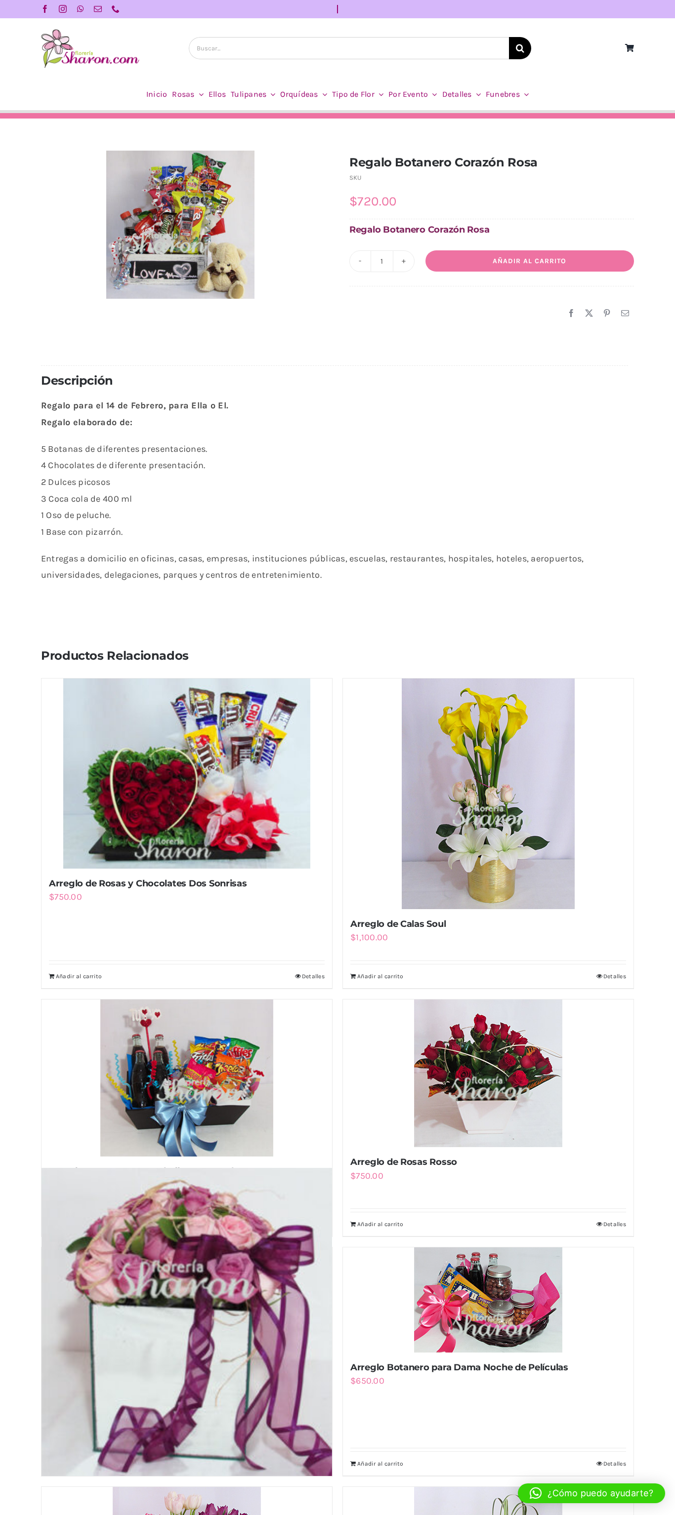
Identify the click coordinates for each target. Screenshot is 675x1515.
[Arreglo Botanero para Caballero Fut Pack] (187, 1078)
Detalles (313, 976)
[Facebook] (571, 313)
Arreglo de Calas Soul (398, 923)
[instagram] (63, 9)
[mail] (98, 9)
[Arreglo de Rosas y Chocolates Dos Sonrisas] (187, 773)
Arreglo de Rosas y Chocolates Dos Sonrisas (148, 883)
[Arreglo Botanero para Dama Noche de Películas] (488, 1300)
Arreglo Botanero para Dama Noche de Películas (459, 1367)
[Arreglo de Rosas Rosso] (488, 1073)
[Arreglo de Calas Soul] (488, 793)
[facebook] (45, 9)
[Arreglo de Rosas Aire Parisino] (187, 1321)
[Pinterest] (607, 313)
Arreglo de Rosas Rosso (403, 1161)
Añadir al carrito (529, 261)
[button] (591, 1493)
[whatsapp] (80, 9)
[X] (589, 313)
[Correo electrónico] (625, 313)
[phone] (116, 9)
